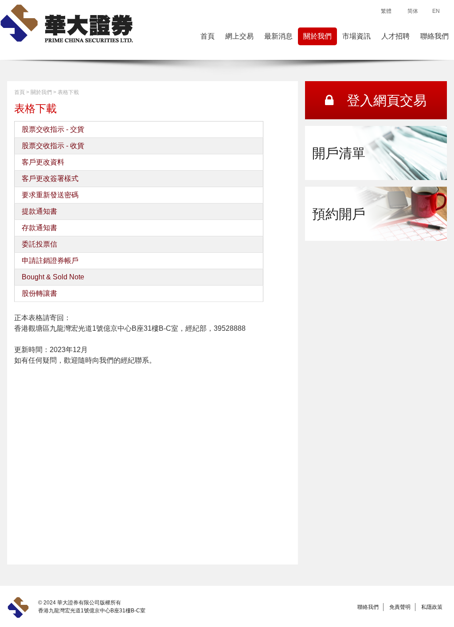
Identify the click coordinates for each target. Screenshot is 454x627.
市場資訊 (356, 36)
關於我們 (317, 36)
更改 (43, 162)
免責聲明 (400, 607)
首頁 (207, 36)
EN (436, 11)
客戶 (29, 162)
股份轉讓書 (39, 293)
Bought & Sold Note (53, 277)
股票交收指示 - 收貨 (53, 145)
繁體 (386, 11)
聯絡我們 (434, 36)
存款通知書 (39, 227)
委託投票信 (39, 244)
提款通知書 (39, 211)
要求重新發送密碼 (50, 195)
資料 (57, 162)
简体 (412, 11)
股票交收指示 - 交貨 (53, 129)
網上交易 (239, 36)
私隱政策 (431, 607)
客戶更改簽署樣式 (50, 178)
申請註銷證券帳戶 (50, 260)
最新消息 (278, 36)
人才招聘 (395, 36)
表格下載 (68, 92)
